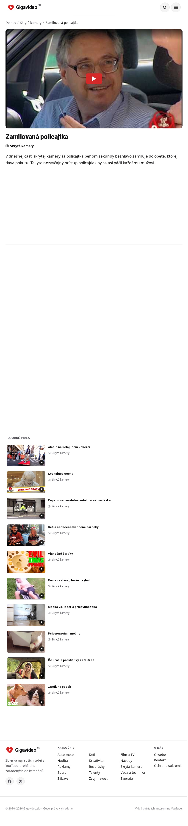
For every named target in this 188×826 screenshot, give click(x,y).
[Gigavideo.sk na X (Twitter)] (21, 781)
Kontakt (160, 760)
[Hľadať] (165, 7)
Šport (62, 772)
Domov (11, 22)
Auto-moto (66, 754)
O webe (160, 754)
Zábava (63, 778)
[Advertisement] (94, 205)
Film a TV (127, 754)
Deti (92, 754)
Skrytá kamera (131, 766)
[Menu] (176, 7)
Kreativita (96, 760)
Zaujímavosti (98, 778)
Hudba (63, 760)
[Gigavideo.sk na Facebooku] (10, 781)
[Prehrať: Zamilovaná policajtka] (94, 78)
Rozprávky (97, 766)
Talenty (94, 772)
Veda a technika (133, 772)
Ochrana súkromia (168, 765)
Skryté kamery (30, 22)
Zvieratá (127, 778)
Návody (126, 760)
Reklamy (64, 766)
